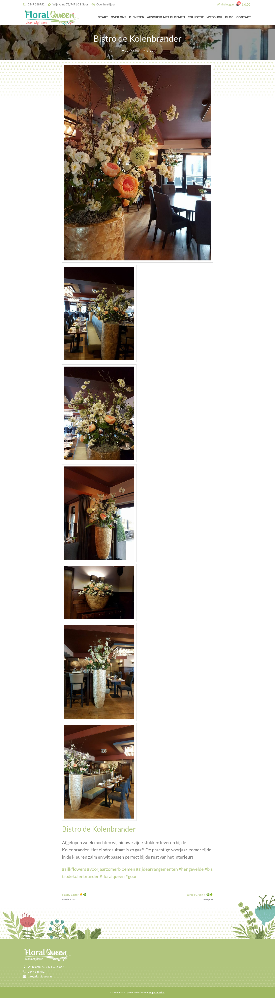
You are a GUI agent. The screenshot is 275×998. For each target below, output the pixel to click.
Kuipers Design (156, 992)
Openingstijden (106, 4)
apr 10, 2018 (132, 51)
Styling (149, 51)
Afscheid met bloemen (166, 17)
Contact (243, 17)
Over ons (118, 17)
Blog (229, 17)
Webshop (214, 17)
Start (103, 17)
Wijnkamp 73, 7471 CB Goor (70, 4)
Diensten (136, 17)
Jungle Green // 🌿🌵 (200, 894)
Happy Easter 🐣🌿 (74, 894)
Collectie (196, 17)
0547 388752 (36, 4)
